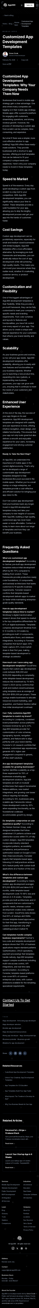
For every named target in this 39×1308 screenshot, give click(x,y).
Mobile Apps (16, 24)
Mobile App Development (11, 1185)
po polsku (19, 1303)
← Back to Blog (8, 15)
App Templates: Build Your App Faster (17, 1091)
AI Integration (6, 1198)
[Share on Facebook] (20, 1053)
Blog (10, 24)
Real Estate (27, 1191)
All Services (6, 1201)
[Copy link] (25, 1053)
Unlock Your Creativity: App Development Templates (18, 1079)
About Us (26, 1210)
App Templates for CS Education (15, 1085)
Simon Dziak (31, 1294)
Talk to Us (29, 5)
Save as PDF (7, 64)
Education (26, 1188)
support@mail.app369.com (11, 1270)
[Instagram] (13, 1248)
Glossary (5, 1213)
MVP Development (8, 1194)
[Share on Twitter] (11, 1053)
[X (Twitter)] (17, 1248)
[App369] (19, 1237)
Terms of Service (29, 1227)
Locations (26, 1217)
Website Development (9, 1188)
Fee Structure (28, 1220)
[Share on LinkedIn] (15, 1053)
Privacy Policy (28, 1230)
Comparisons (6, 1223)
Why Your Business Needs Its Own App (17, 1104)
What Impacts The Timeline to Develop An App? (18, 1097)
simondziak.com (7, 1303)
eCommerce (27, 1185)
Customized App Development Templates (18, 1072)
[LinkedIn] (21, 1248)
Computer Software (30, 1194)
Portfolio (26, 1213)
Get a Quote (27, 1223)
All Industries (27, 1198)
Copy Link (24, 60)
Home (5, 24)
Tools (4, 1217)
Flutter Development (9, 1191)
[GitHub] (26, 1248)
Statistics (5, 1220)
